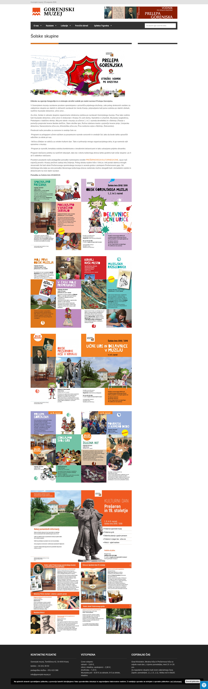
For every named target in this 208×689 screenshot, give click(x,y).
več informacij (176, 681)
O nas (35, 26)
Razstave (48, 26)
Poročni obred (81, 25)
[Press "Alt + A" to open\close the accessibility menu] (204, 685)
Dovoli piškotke (192, 681)
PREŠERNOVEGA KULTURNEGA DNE (102, 160)
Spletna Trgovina (100, 26)
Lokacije (63, 26)
